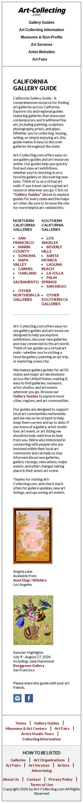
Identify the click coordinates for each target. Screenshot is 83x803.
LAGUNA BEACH (52, 266)
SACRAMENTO (26, 282)
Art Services (39, 765)
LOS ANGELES (50, 240)
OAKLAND (27, 273)
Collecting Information (41, 739)
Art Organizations (49, 760)
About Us (11, 779)
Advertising (42, 770)
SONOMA (27, 255)
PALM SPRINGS (49, 279)
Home (21, 723)
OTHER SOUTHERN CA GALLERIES (55, 299)
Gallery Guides (25, 396)
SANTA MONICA (50, 257)
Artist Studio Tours (37, 733)
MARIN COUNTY (21, 249)
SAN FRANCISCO (23, 240)
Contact (34, 779)
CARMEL (25, 268)
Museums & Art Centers (26, 728)
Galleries (18, 760)
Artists (63, 765)
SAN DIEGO (56, 286)
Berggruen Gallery (28, 665)
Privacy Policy (61, 779)
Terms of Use (41, 784)
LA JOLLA (55, 273)
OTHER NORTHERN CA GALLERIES (26, 294)
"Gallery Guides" (27, 194)
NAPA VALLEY (20, 262)
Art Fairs (62, 728)
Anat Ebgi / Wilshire (30, 580)
